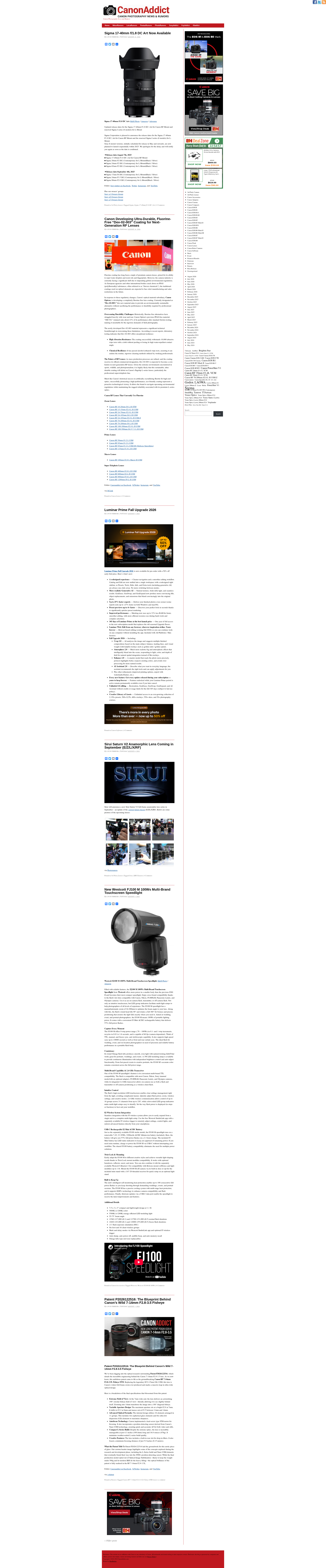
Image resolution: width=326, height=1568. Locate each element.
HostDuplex (113, 1561)
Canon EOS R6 (192, 228)
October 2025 (192, 302)
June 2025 (190, 312)
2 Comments (160, 205)
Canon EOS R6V (190, 366)
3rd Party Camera (193, 192)
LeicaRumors (132, 25)
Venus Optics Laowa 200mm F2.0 (196, 402)
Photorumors (112, 870)
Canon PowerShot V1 (211, 368)
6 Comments (160, 1285)
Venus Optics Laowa (211, 397)
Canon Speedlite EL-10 (202, 380)
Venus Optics (191, 395)
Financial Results (193, 258)
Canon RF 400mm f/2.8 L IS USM (123, 471)
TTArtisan (206, 392)
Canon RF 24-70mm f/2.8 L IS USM (123, 412)
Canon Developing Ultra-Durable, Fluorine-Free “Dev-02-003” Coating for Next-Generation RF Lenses (137, 222)
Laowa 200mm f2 (190, 385)
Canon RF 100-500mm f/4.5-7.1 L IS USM (126, 429)
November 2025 (192, 299)
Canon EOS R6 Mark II (195, 230)
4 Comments (128, 730)
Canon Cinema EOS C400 (194, 358)
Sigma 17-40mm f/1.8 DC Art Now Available (137, 33)
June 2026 (190, 281)
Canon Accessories (117, 1285)
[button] (204, 56)
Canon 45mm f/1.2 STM (206, 353)
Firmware (190, 261)
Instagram (142, 185)
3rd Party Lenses (117, 205)
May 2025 (190, 314)
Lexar (199, 385)
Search (187, 410)
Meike (204, 385)
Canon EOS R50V (192, 368)
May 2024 (190, 345)
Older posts (110, 1540)
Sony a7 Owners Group (113, 199)
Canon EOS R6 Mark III (195, 233)
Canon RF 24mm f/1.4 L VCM (196, 370)
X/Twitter (135, 485)
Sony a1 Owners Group (113, 194)
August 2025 (191, 307)
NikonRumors (118, 25)
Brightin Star (205, 350)
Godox (189, 382)
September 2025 (193, 304)
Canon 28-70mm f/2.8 (192, 353)
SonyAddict (173, 25)
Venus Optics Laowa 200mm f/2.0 (196, 400)
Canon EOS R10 (193, 212)
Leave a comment (159, 1480)
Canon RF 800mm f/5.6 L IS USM (123, 476)
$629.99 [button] (212, 182)
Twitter (134, 185)
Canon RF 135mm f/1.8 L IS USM (123, 448)
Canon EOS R (192, 207)
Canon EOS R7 (192, 235)
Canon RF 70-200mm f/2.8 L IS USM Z (201, 377)
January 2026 (192, 294)
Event (189, 256)
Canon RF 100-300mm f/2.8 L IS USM (124, 426)
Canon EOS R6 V (210, 363)
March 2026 (191, 289)
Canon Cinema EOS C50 (207, 355)
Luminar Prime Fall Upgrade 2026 (130, 510)
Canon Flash (191, 243)
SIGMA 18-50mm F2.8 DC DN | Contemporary (200, 390)
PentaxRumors (146, 25)
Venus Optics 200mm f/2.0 (206, 395)
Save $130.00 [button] (212, 165)
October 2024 (192, 332)
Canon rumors (189, 380)
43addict (196, 25)
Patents (113, 1480)
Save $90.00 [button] (212, 185)
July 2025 (190, 309)
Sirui (131, 875)
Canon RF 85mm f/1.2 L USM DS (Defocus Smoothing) (131, 446)
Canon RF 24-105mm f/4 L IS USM (123, 415)
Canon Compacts (193, 205)
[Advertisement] (204, 457)
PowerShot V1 (213, 385)
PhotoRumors (160, 25)
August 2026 (191, 276)
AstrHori (195, 351)
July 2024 (190, 340)
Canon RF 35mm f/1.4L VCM (200, 373)
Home (107, 25)
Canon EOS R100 (193, 215)
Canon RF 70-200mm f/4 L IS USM (123, 423)
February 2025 (192, 322)
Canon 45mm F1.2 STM (191, 356)
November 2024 (192, 330)
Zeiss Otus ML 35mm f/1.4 (200, 405)
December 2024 (192, 327)
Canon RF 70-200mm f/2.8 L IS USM (124, 420)
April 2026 (191, 286)
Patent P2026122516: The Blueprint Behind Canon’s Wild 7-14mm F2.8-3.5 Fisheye (137, 1301)
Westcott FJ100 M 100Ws (146, 1285)
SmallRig (189, 392)
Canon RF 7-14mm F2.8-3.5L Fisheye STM (137, 1480)
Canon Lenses (116, 496)
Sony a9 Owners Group (113, 197)
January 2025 (192, 325)
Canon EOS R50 (193, 225)
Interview (190, 263)
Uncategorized (192, 271)
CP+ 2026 (213, 380)
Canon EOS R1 (192, 210)
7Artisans (188, 351)
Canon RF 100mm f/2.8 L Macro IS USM (125, 460)
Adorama (153, 121)
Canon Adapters (192, 200)
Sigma (131, 205)
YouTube (154, 185)
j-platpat (110, 1474)
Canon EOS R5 (192, 220)
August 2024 (191, 337)
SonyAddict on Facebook (120, 185)
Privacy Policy (151, 1557)
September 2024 (193, 335)
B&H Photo (135, 121)
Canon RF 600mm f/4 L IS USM (122, 474)
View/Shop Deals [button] (200, 129)
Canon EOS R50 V (203, 366)
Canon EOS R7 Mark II (195, 238)
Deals (189, 253)
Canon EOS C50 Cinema (193, 361)
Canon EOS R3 (192, 217)
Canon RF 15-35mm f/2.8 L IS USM (123, 409)
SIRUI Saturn (138, 875)
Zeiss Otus (188, 405)
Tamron (197, 392)
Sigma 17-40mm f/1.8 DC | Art (144, 205)
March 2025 (191, 320)
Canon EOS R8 (192, 240)
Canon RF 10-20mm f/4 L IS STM (122, 406)
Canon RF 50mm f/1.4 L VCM (196, 375)
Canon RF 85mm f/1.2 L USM (121, 443)
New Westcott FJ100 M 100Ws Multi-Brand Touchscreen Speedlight (137, 891)
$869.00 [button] (212, 162)
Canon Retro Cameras (194, 248)
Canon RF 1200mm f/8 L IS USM (122, 479)
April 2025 (191, 317)
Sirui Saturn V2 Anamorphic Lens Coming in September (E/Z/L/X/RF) (138, 745)
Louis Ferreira (113, 37)
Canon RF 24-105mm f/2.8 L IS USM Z (125, 418)
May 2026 (190, 284)
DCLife (110, 490)
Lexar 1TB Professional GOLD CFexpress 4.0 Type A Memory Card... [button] (212, 172)
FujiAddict (185, 25)
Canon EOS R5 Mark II (195, 223)
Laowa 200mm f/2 (213, 383)
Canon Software (117, 730)
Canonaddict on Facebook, (121, 485)
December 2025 (192, 297)
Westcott (134, 1285)
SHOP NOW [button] (194, 164)
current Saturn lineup (136, 809)
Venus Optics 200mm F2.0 (193, 398)
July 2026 (190, 279)
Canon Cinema (192, 202)
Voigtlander (212, 402)
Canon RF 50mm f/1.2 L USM (121, 440)
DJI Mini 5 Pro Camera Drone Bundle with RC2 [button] (212, 151)
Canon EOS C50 (212, 358)
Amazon (144, 121)
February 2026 (192, 292)
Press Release (191, 268)
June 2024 (190, 343)
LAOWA (200, 382)
